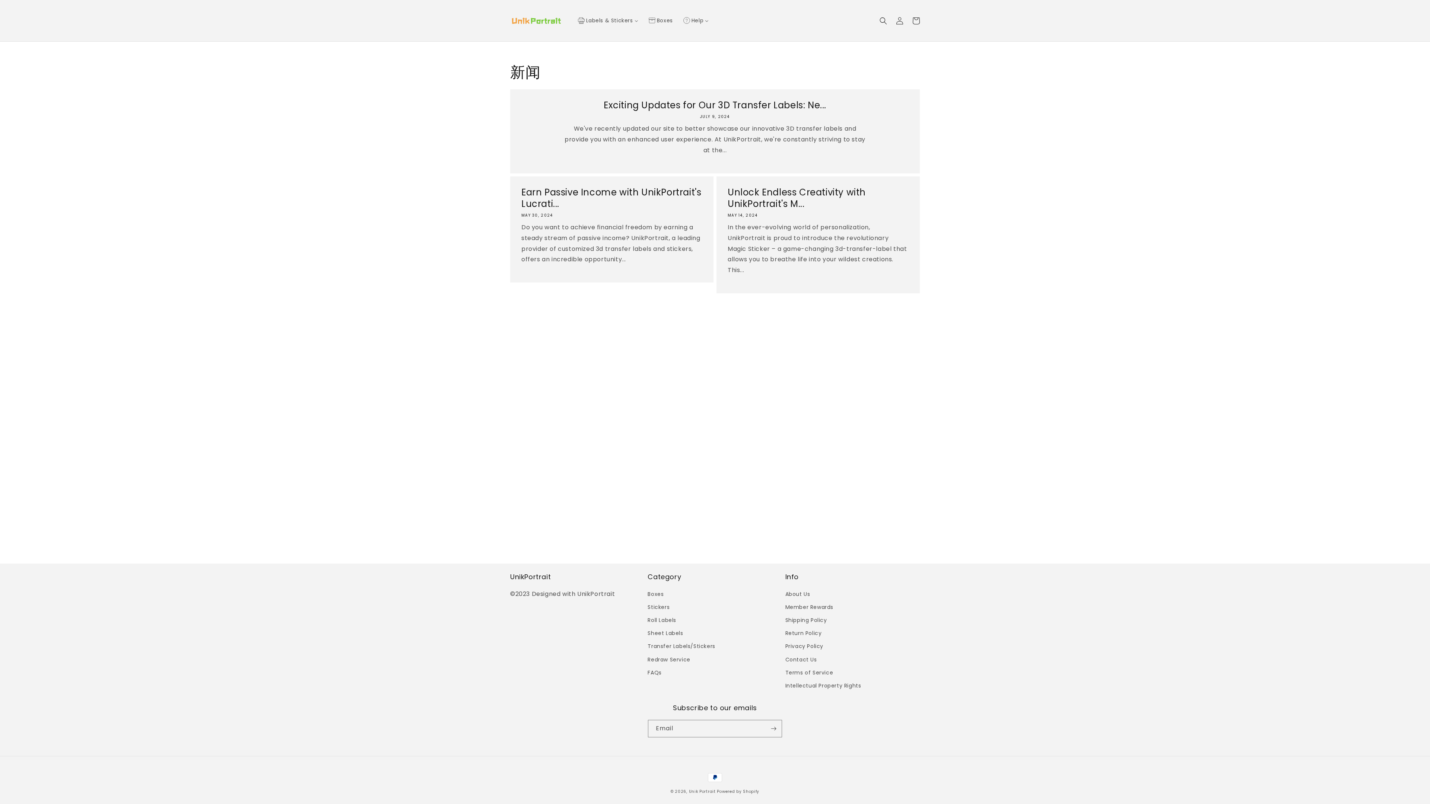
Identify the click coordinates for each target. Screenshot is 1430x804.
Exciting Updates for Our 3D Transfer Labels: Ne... (715, 105)
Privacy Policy (804, 646)
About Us (797, 594)
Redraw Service (669, 659)
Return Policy (803, 633)
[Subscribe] (773, 728)
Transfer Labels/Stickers (681, 646)
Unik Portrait (702, 791)
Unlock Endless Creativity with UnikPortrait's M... (797, 198)
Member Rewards (809, 607)
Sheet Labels (665, 633)
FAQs (654, 672)
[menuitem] (608, 20)
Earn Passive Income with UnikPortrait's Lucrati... (611, 198)
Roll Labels (662, 620)
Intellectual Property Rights (823, 685)
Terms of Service (809, 672)
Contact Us (801, 659)
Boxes (656, 594)
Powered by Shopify (738, 791)
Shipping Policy (806, 620)
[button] (883, 21)
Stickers (659, 607)
